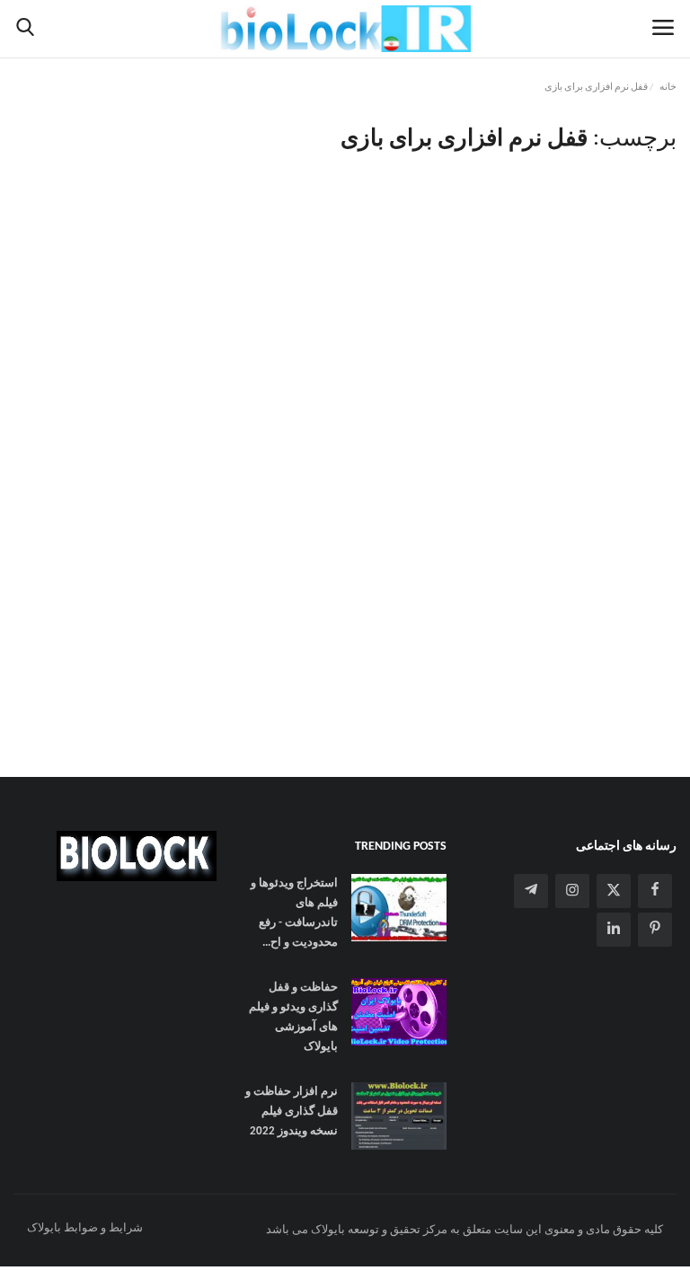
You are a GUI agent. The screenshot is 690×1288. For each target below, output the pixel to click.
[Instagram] (572, 891)
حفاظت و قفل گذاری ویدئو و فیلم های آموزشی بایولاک (293, 1017)
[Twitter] (614, 891)
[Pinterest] (655, 930)
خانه (668, 88)
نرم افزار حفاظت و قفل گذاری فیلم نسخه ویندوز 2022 (291, 1111)
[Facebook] (655, 891)
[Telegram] (531, 891)
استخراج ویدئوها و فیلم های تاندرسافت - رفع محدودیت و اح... (294, 913)
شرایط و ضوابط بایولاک (85, 1228)
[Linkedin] (614, 930)
